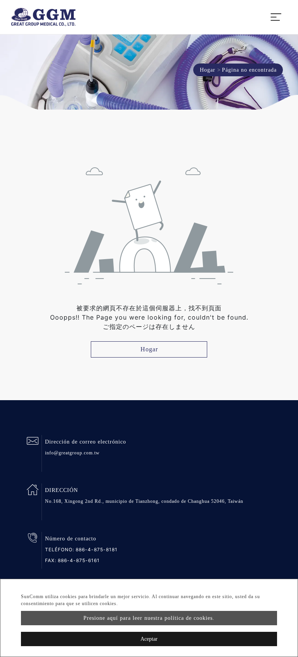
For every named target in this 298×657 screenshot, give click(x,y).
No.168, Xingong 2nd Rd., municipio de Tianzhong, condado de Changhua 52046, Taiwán (144, 501)
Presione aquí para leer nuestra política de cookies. (149, 618)
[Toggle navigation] (276, 17)
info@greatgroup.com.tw (72, 453)
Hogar (207, 70)
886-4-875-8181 (97, 549)
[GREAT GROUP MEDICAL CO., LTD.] (43, 17)
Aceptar (149, 639)
